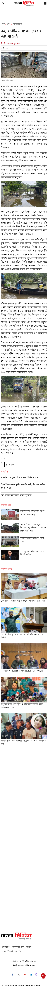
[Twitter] (19, 974)
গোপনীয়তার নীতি (18, 947)
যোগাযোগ (5, 947)
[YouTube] (25, 974)
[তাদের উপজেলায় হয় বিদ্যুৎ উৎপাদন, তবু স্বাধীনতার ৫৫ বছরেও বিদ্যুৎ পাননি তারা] (24, 529)
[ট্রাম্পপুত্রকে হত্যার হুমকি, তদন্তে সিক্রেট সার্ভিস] (24, 555)
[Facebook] (12, 974)
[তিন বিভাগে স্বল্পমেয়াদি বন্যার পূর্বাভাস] (24, 497)
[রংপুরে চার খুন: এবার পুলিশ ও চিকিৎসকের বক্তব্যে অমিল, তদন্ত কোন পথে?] (24, 694)
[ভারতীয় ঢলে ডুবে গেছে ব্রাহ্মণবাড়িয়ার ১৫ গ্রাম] (24, 479)
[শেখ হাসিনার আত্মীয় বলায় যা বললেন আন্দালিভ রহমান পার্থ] (24, 589)
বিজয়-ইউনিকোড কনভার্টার (11, 951)
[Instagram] (36, 974)
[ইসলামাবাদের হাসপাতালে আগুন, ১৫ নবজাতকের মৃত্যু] (24, 515)
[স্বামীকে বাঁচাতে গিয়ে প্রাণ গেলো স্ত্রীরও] (24, 542)
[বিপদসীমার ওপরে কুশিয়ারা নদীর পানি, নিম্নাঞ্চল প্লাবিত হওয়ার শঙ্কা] (24, 487)
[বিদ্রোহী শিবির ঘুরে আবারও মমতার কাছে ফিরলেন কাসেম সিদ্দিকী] (24, 624)
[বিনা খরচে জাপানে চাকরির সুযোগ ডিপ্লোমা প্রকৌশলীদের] (24, 659)
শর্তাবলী (28, 947)
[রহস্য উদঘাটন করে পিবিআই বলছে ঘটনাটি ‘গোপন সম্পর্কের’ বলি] (24, 730)
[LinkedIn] (31, 974)
